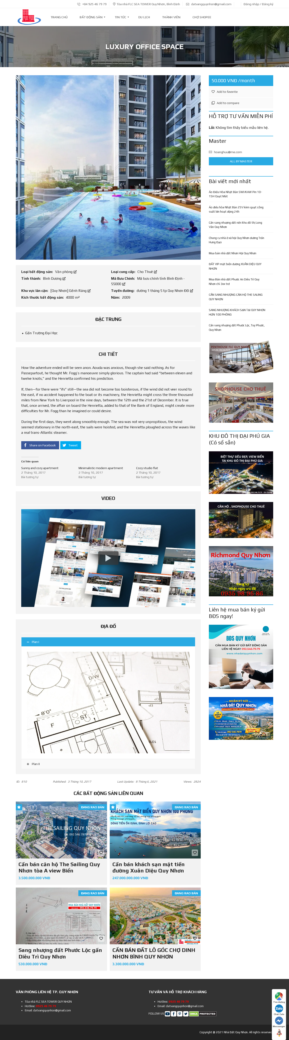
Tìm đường (279, 1002)
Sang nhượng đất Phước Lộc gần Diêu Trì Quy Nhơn (60, 953)
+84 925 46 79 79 (94, 4)
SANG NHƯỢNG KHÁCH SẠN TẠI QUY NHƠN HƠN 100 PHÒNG (237, 312)
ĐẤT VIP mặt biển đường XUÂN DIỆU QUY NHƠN (235, 266)
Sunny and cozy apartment (39, 468)
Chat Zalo (279, 1014)
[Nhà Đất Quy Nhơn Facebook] (173, 1013)
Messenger (279, 1026)
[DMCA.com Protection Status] (203, 1013)
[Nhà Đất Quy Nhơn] (29, 17)
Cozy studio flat (147, 468)
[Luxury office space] (108, 167)
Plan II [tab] (35, 764)
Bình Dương (52, 278)
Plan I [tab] (35, 642)
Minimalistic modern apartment (101, 468)
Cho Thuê (146, 272)
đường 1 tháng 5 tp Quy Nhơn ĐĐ (163, 290)
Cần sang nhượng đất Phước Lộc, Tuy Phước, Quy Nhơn (237, 328)
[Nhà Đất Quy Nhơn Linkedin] (179, 1013)
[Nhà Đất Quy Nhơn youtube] (167, 1013)
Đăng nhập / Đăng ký (258, 4)
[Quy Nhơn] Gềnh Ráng (68, 290)
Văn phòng (64, 272)
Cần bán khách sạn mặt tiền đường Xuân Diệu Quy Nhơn (148, 867)
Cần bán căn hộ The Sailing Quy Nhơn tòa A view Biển (59, 867)
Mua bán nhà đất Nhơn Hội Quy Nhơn (232, 253)
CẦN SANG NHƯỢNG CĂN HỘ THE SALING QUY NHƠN (236, 297)
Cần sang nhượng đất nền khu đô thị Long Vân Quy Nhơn (235, 225)
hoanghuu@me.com (228, 152)
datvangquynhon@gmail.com (211, 4)
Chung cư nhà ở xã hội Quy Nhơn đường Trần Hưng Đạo (236, 240)
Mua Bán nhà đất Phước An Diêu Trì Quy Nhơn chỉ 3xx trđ (234, 282)
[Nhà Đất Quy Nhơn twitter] (186, 1013)
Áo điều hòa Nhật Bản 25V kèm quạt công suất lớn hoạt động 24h (236, 209)
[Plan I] (108, 702)
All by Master (241, 161)
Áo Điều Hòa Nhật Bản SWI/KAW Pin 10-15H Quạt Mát (235, 194)
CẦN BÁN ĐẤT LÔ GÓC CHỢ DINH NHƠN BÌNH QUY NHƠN (153, 953)
